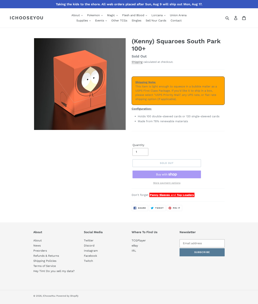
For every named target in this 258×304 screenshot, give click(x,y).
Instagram (91, 250)
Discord (89, 245)
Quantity (138, 145)
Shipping (137, 61)
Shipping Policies (44, 261)
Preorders (40, 250)
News (37, 245)
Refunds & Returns (46, 255)
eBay (135, 245)
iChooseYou (27, 17)
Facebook (90, 255)
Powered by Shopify (67, 296)
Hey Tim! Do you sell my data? (54, 271)
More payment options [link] (166, 182)
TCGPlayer (139, 240)
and (172, 195)
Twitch (88, 261)
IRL (134, 250)
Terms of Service (44, 266)
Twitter (89, 240)
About (37, 240)
